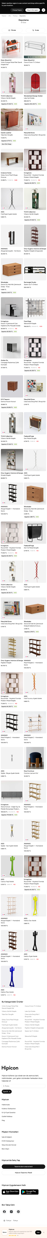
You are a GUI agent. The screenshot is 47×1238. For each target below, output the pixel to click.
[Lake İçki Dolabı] (35, 83)
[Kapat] (43, 1232)
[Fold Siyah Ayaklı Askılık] (12, 199)
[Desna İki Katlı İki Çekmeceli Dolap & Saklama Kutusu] (35, 608)
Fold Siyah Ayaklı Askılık (10, 1025)
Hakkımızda (6, 1105)
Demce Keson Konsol (9, 1047)
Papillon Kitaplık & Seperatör (34, 1028)
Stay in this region (32, 10)
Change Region (17, 10)
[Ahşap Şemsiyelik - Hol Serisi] (12, 236)
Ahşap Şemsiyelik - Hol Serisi (12, 1028)
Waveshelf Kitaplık (31, 1036)
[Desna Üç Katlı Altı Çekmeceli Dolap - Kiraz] (12, 269)
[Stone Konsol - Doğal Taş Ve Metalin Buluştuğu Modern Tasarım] (12, 792)
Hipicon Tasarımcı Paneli (23, 1173)
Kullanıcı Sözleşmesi (9, 1109)
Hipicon (4, 16)
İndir (38, 1232)
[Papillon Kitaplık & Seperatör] (35, 236)
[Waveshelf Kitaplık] (35, 308)
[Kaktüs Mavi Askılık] (12, 977)
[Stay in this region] (43, 10)
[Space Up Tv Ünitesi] (35, 269)
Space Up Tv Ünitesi (32, 1031)
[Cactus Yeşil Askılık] (12, 866)
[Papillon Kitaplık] (12, 647)
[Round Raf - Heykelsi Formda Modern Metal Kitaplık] (35, 160)
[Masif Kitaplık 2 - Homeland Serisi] (35, 647)
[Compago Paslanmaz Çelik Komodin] (12, 347)
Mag (3, 1120)
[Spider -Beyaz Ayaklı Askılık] (12, 758)
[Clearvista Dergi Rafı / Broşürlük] (35, 120)
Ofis (9, 16)
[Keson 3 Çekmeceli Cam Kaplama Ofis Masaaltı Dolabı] (12, 308)
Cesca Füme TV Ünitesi (33, 1006)
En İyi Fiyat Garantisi (8, 1112)
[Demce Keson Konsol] (12, 386)
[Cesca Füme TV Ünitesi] (35, 47)
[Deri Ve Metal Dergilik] (35, 533)
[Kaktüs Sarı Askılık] (35, 905)
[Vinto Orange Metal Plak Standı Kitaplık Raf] (12, 47)
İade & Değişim (7, 1137)
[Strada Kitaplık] (12, 460)
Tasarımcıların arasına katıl (23, 1166)
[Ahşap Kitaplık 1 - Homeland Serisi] (12, 494)
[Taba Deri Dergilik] (12, 120)
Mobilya (15, 16)
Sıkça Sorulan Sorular (9, 1145)
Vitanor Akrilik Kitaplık (9, 1011)
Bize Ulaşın (5, 1149)
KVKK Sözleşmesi (8, 1141)
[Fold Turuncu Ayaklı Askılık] (35, 683)
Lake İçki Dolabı (30, 1011)
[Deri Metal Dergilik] (35, 423)
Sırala (37, 30)
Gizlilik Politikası (7, 1116)
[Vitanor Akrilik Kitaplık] (12, 83)
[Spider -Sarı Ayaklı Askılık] (12, 831)
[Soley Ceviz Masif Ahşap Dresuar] (12, 160)
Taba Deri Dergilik (8, 1014)
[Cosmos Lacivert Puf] (35, 758)
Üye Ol (5, 1092)
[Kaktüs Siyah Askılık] (35, 941)
